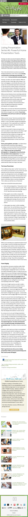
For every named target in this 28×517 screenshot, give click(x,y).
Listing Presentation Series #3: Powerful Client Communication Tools (19, 484)
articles (6, 365)
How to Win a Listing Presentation (18, 440)
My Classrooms (6, 19)
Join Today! (23, 4)
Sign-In (25, 1)
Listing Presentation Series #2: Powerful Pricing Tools (18, 475)
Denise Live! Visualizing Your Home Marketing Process (18, 432)
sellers (19, 364)
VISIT (4, 1)
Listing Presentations (12, 367)
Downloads (13, 22)
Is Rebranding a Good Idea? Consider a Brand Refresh (18, 449)
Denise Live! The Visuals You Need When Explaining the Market (19, 423)
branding (6, 364)
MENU (6, 15)
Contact (13, 512)
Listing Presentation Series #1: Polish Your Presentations (18, 466)
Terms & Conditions (14, 510)
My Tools (5, 22)
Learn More (14, 409)
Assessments (14, 19)
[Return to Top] (15, 499)
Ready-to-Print (22, 22)
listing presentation (12, 364)
